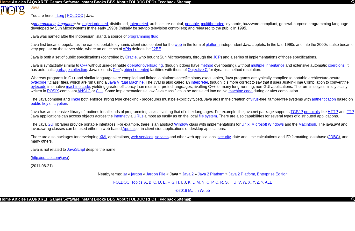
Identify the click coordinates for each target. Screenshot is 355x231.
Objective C (198, 70)
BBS (111, 2)
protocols (312, 112)
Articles (19, 2)
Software (71, 2)
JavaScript (76, 149)
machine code (78, 87)
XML (103, 137)
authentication (324, 99)
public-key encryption (49, 103)
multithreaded (212, 24)
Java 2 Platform (211, 174)
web (178, 45)
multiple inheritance (267, 65)
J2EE (156, 49)
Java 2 (188, 174)
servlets (162, 137)
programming (44, 24)
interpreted (139, 24)
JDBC (333, 137)
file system (208, 116)
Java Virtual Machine (126, 82)
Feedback (166, 2)
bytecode (38, 82)
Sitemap (184, 2)
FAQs (32, 2)
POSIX (53, 91)
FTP (350, 112)
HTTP (333, 112)
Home (5, 2)
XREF (43, 2)
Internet (120, 116)
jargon (136, 174)
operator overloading (145, 65)
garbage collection (71, 70)
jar (125, 174)
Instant (86, 2)
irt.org (59, 16)
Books (100, 2)
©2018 (181, 190)
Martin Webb (199, 190)
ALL (268, 182)
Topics (136, 182)
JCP (217, 57)
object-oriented (95, 24)
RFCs (151, 2)
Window (181, 124)
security (224, 137)
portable (192, 24)
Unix (245, 124)
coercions (336, 65)
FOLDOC (137, 2)
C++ (83, 65)
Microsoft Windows (267, 124)
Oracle (131, 57)
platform (213, 45)
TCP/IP (297, 112)
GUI (51, 124)
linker (75, 99)
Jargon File (155, 174)
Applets (128, 129)
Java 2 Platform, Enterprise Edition (258, 174)
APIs (127, 49)
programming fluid (143, 36)
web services (142, 137)
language (65, 24)
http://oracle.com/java (50, 158)
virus (254, 99)
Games (56, 2)
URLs (138, 116)
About (122, 2)
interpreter (199, 82)
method (206, 65)
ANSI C (84, 91)
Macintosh (307, 124)
